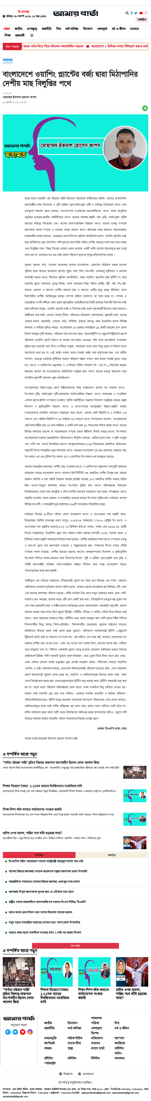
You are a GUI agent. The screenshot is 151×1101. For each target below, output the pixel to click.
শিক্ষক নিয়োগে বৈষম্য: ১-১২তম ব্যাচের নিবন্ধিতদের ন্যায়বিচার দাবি (55, 995)
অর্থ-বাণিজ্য (71, 29)
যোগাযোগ (88, 1074)
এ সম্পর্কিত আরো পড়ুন (20, 754)
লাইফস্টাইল (75, 1038)
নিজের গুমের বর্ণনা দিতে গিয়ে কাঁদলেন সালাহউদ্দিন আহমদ (39, 46)
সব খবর (75, 946)
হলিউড (48, 1058)
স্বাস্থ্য (70, 1048)
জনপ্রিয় (112, 855)
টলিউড (95, 1058)
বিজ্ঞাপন (68, 1074)
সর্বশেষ (39, 855)
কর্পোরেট (49, 1043)
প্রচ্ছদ (7, 29)
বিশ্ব (58, 29)
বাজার (48, 1048)
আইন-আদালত (119, 1055)
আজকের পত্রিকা (96, 1020)
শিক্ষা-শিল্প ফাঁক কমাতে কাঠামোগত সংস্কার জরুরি (93, 993)
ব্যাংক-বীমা (74, 1043)
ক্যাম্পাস (119, 1038)
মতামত (134, 29)
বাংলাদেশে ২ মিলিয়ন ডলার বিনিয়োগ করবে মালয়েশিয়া (113, 46)
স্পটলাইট (50, 1063)
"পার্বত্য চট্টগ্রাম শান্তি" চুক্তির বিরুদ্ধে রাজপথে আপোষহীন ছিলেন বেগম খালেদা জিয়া (18, 995)
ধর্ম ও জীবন (119, 29)
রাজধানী (19, 35)
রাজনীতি (47, 29)
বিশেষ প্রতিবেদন (97, 1035)
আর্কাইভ (142, 19)
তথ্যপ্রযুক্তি (50, 1038)
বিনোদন (87, 29)
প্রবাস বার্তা (97, 1048)
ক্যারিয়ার (120, 1043)
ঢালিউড (119, 1048)
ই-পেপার (23, 12)
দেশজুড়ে (32, 29)
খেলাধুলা (102, 29)
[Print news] (145, 108)
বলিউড (72, 1058)
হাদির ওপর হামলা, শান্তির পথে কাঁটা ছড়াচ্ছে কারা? (131, 993)
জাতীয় (18, 29)
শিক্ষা (7, 35)
